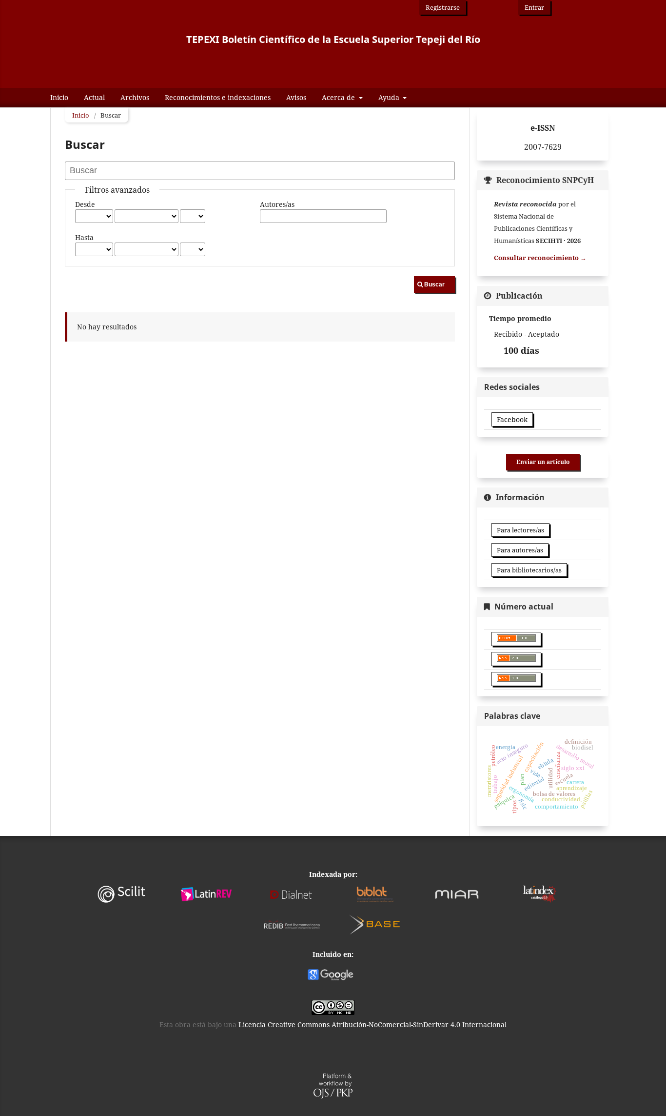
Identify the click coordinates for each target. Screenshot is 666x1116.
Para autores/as (520, 550)
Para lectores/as (520, 530)
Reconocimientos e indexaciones (218, 97)
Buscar (434, 284)
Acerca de (339, 97)
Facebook (512, 419)
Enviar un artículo (542, 462)
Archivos (134, 97)
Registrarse (443, 7)
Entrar (534, 7)
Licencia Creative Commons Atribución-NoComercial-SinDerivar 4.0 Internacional (372, 1024)
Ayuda (389, 97)
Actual (94, 97)
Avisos (296, 97)
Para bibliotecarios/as (529, 570)
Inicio (59, 97)
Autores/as (277, 204)
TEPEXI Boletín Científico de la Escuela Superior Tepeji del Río (333, 39)
